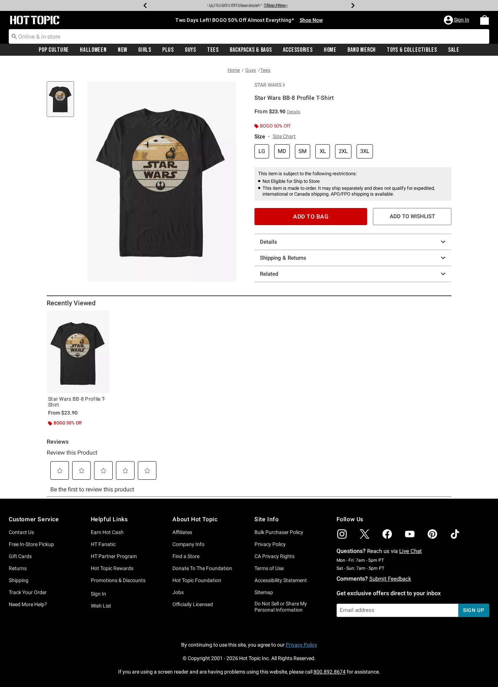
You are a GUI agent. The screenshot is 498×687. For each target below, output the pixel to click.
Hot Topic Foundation (196, 580)
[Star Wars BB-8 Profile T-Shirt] (78, 352)
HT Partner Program (114, 556)
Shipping (18, 580)
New (122, 50)
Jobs (178, 592)
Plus (168, 50)
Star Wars (267, 85)
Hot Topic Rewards (112, 568)
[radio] (261, 151)
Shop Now (274, 5)
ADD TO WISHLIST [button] (412, 216)
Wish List (101, 606)
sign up (474, 610)
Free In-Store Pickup (31, 544)
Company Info (188, 544)
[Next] (352, 5)
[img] (341, 534)
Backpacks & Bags (251, 50)
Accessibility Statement (280, 580)
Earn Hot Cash (107, 532)
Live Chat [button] (410, 551)
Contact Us (21, 532)
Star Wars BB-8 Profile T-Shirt (77, 402)
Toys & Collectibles (412, 50)
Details (268, 242)
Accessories (298, 50)
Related (269, 274)
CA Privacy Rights (274, 556)
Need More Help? (28, 604)
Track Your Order (28, 592)
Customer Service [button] (34, 519)
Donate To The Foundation (202, 568)
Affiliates (182, 532)
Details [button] (293, 111)
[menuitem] (484, 20)
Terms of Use (269, 568)
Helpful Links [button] (109, 519)
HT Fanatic (103, 544)
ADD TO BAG (310, 216)
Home (330, 50)
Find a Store (185, 556)
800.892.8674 (330, 672)
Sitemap (263, 592)
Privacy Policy (270, 544)
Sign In (98, 594)
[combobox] (249, 36)
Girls (144, 50)
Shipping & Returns (283, 258)
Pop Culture (54, 50)
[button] (457, 20)
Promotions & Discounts (118, 580)
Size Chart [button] (284, 136)
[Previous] (145, 5)
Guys (190, 50)
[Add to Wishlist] (102, 318)
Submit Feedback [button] (390, 579)
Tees (213, 50)
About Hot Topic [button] (194, 519)
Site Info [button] (266, 519)
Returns (18, 568)
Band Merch (361, 50)
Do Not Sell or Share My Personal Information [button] (280, 607)
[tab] (63, 103)
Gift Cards (20, 556)
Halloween (93, 50)
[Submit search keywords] (14, 36)
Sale (453, 50)
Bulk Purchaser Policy (278, 532)
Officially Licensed (192, 604)
